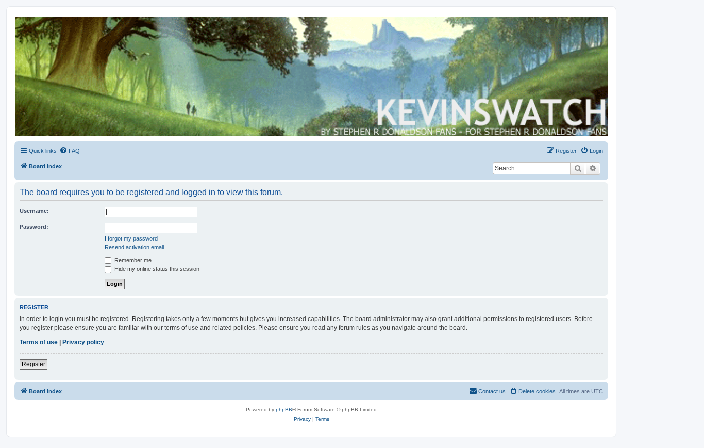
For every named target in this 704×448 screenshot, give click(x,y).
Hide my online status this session (156, 269)
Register (33, 364)
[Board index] (311, 76)
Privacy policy (83, 342)
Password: (34, 226)
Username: (34, 210)
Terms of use (39, 342)
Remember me (132, 260)
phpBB (284, 409)
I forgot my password (131, 238)
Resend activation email (134, 247)
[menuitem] (69, 151)
